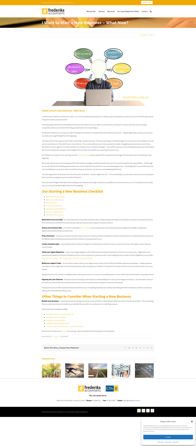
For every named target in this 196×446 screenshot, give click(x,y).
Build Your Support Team (54, 212)
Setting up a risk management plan (57, 323)
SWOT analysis (85, 228)
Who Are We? (176, 442)
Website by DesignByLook (82, 412)
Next (150, 35)
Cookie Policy (161, 442)
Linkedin (64, 331)
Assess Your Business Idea (55, 200)
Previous (144, 35)
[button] (192, 421)
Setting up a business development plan (59, 314)
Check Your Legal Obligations (56, 209)
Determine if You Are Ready (55, 197)
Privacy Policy (168, 442)
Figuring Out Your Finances (55, 215)
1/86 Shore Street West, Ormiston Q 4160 (70, 400)
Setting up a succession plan (55, 320)
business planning (83, 155)
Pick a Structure (51, 203)
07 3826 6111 (96, 400)
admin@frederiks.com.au (66, 2)
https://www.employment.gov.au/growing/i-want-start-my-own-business (67, 258)
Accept (168, 437)
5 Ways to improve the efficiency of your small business (65, 326)
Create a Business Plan (54, 206)
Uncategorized (56, 336)
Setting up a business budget (56, 317)
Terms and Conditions (69, 412)
